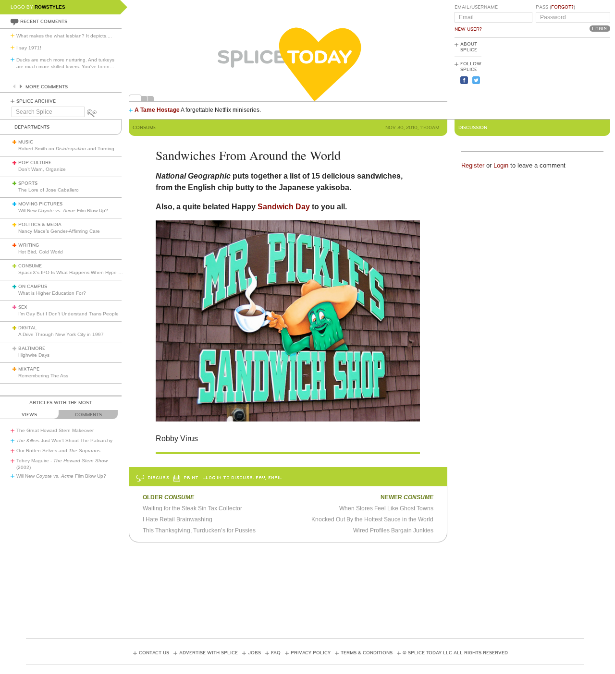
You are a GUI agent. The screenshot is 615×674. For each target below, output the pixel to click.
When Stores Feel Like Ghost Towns (386, 508)
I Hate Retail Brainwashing (177, 519)
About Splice (468, 47)
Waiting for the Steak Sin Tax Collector (192, 508)
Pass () (555, 7)
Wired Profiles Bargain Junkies (393, 530)
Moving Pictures (40, 204)
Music (25, 142)
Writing (28, 245)
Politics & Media (40, 225)
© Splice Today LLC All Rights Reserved (455, 653)
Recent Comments (43, 21)
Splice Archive (36, 101)
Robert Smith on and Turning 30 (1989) (77, 148)
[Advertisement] (567, 77)
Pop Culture (34, 163)
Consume (30, 266)
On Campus (32, 286)
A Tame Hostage (157, 110)
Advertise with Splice (208, 653)
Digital (27, 328)
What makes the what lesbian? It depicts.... (64, 35)
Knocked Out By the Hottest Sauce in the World (372, 519)
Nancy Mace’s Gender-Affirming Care (59, 231)
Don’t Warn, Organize (42, 169)
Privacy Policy (311, 653)
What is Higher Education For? (52, 293)
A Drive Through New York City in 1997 (61, 334)
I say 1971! (28, 47)
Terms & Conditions (367, 653)
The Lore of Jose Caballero (48, 190)
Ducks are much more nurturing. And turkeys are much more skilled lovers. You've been (65, 63)
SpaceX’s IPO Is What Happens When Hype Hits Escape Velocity (90, 272)
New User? (468, 29)
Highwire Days (33, 355)
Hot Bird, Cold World (40, 251)
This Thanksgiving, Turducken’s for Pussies (199, 530)
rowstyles (50, 7)
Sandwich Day (284, 207)
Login (500, 165)
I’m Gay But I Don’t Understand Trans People (68, 313)
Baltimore (31, 348)
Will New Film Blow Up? (63, 210)
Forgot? (562, 7)
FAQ (276, 653)
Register (472, 165)
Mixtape (28, 369)
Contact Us (154, 653)
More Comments (46, 87)
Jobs (254, 653)
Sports (27, 183)
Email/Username (476, 7)
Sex (22, 307)
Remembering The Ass (43, 375)
